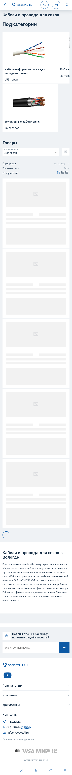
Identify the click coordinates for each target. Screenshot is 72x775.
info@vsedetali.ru (18, 732)
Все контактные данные (18, 739)
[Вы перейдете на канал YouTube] (8, 675)
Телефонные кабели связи (22, 121)
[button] (58, 173)
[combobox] (31, 152)
